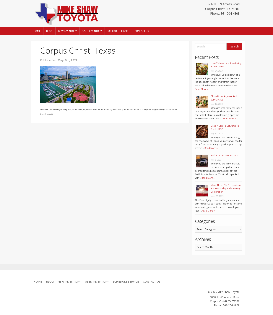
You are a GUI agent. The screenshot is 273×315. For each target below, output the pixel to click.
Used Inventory (92, 31)
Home (37, 31)
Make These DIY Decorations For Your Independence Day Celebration (226, 188)
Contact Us (142, 31)
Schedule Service (118, 31)
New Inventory (67, 31)
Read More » (201, 89)
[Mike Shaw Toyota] (65, 13)
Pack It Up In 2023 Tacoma (224, 155)
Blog (49, 31)
